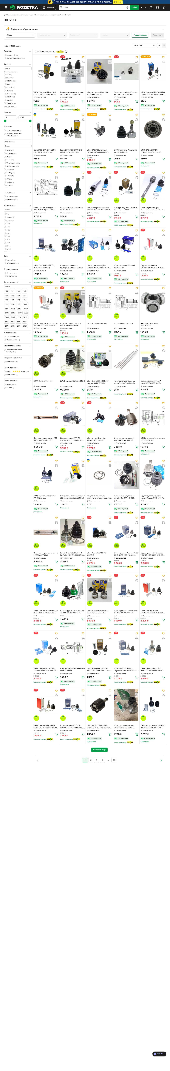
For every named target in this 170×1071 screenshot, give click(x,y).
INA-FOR (11, 94)
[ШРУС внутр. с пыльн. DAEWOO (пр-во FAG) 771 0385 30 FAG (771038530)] (153, 705)
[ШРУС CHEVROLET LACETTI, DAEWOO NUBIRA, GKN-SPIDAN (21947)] (72, 532)
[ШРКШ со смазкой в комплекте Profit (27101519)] (72, 648)
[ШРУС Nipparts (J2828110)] (99, 302)
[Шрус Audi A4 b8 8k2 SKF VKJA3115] (99, 532)
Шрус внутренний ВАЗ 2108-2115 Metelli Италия (98, 93)
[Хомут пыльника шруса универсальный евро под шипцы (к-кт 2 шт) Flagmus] (99, 475)
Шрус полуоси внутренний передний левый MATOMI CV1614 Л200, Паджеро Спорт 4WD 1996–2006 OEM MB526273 (126, 439)
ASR (9, 84)
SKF (9, 78)
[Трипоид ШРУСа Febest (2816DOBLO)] (153, 302)
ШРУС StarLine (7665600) (43, 381)
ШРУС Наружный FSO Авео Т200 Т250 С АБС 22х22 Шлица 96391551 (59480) (99, 670)
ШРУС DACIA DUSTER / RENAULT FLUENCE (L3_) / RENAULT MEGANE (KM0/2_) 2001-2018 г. (151, 151)
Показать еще (9, 107)
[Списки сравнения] (157, 7)
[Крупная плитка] (159, 45)
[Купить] (56, 101)
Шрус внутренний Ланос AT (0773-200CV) (124, 267)
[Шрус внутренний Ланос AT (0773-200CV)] (126, 245)
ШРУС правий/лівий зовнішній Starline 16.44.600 (125, 151)
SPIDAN (11, 81)
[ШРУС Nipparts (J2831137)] (126, 302)
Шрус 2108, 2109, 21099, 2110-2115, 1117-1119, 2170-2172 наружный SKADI (45, 151)
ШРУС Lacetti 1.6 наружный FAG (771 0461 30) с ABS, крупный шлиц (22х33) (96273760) (46, 325)
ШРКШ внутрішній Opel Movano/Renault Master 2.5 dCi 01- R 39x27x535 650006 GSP (152, 209)
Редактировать (140, 35)
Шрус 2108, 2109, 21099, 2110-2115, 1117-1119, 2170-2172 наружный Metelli (71, 151)
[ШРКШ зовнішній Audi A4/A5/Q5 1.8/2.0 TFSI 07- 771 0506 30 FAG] (153, 590)
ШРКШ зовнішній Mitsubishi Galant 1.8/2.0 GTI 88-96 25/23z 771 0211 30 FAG (45, 727)
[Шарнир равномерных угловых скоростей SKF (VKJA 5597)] (72, 71)
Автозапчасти (28, 15)
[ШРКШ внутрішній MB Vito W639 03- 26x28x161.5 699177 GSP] (153, 648)
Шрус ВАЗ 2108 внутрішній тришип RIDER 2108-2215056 (97, 151)
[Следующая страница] (161, 760)
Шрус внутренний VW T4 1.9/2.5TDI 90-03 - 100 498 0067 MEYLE (72, 727)
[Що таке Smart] (66, 52)
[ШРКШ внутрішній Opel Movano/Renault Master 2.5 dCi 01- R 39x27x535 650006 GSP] (153, 187)
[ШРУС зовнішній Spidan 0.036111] (72, 360)
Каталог (50, 7)
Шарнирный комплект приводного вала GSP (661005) (71, 267)
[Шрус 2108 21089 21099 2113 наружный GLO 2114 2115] (99, 360)
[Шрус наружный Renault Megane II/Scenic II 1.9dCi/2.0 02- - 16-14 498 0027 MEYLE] (126, 648)
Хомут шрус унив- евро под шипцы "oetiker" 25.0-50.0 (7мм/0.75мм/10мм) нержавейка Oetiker (126, 382)
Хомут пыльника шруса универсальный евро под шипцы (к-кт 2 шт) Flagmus (99, 497)
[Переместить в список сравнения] (56, 62)
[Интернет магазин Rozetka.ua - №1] (24, 7)
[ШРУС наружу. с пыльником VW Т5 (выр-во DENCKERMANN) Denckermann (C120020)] (46, 475)
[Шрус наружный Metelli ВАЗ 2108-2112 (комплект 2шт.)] (99, 590)
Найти (134, 7)
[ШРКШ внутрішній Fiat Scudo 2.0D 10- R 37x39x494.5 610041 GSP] (99, 187)
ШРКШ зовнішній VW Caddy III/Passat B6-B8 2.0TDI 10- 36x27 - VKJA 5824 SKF (46, 670)
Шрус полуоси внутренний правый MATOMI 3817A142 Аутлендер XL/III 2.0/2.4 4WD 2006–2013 (152, 382)
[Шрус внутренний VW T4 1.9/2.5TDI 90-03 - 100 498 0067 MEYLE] (72, 705)
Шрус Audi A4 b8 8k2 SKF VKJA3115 (97, 554)
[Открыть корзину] (164, 7)
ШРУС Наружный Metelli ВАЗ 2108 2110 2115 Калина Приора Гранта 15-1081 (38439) (45, 94)
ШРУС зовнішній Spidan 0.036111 (72, 381)
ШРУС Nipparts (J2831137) (123, 323)
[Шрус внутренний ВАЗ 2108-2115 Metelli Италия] (99, 71)
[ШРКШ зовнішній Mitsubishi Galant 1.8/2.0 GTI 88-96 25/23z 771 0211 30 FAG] (46, 705)
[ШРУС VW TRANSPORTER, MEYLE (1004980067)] (46, 245)
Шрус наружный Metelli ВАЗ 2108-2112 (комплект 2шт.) (97, 612)
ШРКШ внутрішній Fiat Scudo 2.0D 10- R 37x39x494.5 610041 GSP (98, 209)
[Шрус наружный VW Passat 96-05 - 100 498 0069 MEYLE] (126, 590)
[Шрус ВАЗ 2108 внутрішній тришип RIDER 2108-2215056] (99, 129)
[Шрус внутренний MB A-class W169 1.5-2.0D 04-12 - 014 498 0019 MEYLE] (153, 532)
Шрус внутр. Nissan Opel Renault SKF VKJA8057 (96, 439)
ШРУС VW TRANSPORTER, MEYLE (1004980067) (44, 267)
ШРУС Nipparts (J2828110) (97, 323)
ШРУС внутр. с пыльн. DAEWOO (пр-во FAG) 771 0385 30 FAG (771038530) (153, 727)
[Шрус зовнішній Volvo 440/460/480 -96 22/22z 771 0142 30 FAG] (153, 245)
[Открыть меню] (6, 7)
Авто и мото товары (14, 15)
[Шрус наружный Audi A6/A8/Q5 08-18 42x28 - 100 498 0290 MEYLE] (126, 532)
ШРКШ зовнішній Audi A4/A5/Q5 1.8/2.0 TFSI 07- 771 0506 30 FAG (152, 612)
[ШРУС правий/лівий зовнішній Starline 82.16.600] (72, 187)
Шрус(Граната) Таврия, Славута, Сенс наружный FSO (126, 209)
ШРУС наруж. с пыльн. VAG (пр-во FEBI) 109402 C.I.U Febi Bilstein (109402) (72, 612)
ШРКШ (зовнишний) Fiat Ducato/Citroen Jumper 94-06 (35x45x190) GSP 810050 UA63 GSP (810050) (98, 267)
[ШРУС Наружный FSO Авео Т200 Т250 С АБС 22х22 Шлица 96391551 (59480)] (99, 648)
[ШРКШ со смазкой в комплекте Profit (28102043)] (153, 417)
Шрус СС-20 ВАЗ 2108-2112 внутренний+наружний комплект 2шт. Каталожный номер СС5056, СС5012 (70, 325)
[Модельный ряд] (52, 35)
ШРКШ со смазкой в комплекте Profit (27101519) (72, 670)
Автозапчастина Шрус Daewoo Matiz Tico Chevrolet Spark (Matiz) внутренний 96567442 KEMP (125, 94)
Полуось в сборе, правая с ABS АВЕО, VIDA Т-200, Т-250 (45, 439)
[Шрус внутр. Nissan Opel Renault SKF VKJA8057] (99, 417)
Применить (157, 35)
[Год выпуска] (83, 35)
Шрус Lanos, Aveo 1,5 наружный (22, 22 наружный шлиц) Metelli (72, 497)
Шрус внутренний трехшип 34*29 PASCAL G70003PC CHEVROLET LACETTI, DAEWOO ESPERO (126, 727)
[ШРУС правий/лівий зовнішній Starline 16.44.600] (126, 129)
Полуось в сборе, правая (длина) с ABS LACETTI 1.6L (46, 554)
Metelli (11, 103)
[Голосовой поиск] (127, 7)
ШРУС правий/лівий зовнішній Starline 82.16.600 (71, 209)
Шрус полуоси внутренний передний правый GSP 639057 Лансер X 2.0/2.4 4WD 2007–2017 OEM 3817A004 (152, 497)
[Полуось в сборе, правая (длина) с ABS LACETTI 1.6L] (46, 532)
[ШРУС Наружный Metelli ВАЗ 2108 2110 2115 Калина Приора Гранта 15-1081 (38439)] (46, 71)
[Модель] (115, 35)
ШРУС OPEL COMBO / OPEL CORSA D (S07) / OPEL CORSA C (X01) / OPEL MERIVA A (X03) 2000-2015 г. (99, 727)
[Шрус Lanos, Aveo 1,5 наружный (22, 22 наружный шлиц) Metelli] (72, 475)
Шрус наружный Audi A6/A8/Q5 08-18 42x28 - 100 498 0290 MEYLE (126, 554)
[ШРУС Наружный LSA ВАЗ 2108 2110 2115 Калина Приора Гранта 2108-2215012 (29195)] (153, 71)
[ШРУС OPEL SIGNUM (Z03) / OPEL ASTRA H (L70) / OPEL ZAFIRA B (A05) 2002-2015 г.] (46, 187)
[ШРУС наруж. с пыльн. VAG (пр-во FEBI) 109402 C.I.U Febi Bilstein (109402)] (72, 590)
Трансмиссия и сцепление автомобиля (49, 15)
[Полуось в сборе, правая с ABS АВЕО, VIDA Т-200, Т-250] (46, 417)
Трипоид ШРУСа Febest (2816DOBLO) (149, 324)
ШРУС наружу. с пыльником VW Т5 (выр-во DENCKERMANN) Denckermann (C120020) (46, 497)
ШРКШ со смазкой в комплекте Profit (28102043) (153, 439)
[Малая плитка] (164, 45)
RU (142, 7)
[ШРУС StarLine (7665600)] (46, 360)
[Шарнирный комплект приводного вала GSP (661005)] (72, 245)
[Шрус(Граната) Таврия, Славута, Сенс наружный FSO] (126, 187)
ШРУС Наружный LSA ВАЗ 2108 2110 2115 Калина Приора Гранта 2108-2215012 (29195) (153, 94)
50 (114, 760)
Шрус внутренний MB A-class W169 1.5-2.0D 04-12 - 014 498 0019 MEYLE (152, 554)
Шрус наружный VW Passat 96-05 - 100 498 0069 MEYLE (126, 612)
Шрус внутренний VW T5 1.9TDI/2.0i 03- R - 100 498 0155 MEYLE (72, 439)
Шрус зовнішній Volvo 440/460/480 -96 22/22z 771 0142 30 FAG (153, 267)
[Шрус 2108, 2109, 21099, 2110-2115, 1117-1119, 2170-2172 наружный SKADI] (46, 129)
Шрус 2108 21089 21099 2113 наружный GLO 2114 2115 (97, 382)
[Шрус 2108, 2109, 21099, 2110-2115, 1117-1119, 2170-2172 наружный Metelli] (72, 129)
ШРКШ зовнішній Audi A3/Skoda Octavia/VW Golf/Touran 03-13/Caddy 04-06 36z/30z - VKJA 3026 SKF (46, 612)
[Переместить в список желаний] (56, 57)
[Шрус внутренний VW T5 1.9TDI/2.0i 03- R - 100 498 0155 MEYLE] (72, 417)
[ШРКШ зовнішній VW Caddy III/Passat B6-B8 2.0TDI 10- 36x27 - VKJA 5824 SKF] (46, 648)
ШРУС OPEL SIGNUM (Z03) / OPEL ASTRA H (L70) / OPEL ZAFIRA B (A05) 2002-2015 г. (44, 209)
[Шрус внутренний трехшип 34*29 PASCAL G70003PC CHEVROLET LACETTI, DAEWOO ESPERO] (126, 705)
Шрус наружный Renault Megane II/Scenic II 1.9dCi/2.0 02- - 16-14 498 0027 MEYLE (126, 670)
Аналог (12, 196)
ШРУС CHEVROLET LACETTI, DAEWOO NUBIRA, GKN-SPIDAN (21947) (72, 554)
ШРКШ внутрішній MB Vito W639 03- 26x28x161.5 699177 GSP (151, 670)
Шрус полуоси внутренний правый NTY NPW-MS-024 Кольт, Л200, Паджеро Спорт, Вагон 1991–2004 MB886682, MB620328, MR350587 (125, 497)
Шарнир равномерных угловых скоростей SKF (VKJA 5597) (71, 93)
